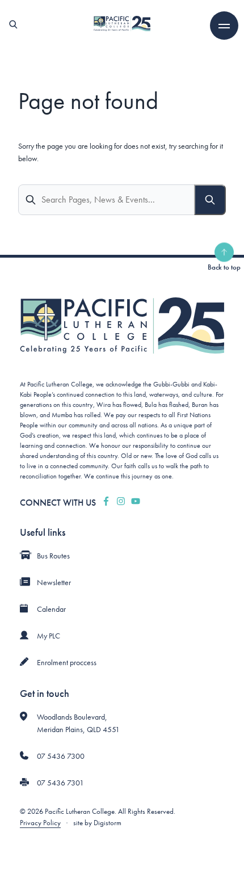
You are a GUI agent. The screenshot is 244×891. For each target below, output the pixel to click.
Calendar (51, 609)
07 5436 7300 (61, 756)
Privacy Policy (40, 822)
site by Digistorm (97, 822)
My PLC (48, 636)
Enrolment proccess (66, 662)
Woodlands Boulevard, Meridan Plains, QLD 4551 (78, 723)
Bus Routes (53, 555)
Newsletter (54, 582)
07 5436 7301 (60, 782)
